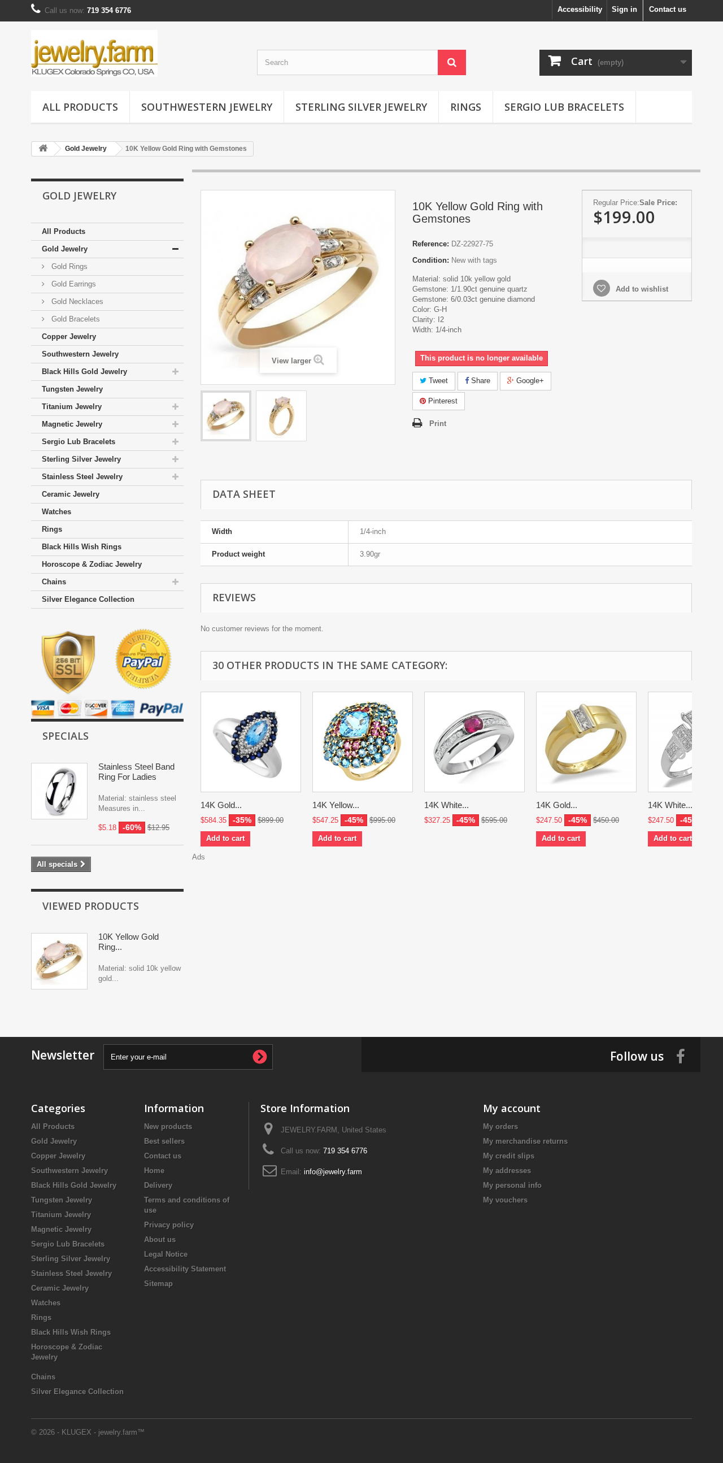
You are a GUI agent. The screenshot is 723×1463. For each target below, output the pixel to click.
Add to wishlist (640, 289)
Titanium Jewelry (72, 406)
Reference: (430, 244)
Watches (56, 511)
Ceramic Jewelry (70, 494)
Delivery (158, 1185)
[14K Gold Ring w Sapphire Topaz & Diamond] (251, 742)
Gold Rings (68, 266)
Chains (54, 582)
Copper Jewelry (69, 336)
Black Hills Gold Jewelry (84, 371)
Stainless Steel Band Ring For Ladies (136, 772)
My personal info (512, 1185)
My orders (500, 1126)
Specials (65, 736)
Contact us (667, 9)
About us (160, 1239)
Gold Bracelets (74, 319)
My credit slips (508, 1156)
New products (168, 1126)
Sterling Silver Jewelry (361, 107)
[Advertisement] (446, 887)
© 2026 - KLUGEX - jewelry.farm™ (88, 1432)
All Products (80, 107)
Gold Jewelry (65, 249)
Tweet (437, 380)
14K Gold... (221, 805)
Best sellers (164, 1141)
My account (512, 1108)
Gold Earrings (72, 284)
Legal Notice (166, 1254)
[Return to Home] (43, 149)
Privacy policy (169, 1225)
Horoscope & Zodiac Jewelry (92, 564)
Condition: (430, 260)
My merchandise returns (525, 1141)
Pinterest (442, 401)
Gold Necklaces (76, 301)
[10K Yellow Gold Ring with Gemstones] (226, 416)
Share (479, 380)
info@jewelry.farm (333, 1171)
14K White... (446, 805)
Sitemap (158, 1283)
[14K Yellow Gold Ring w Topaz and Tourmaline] (362, 742)
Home (154, 1170)
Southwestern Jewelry (206, 107)
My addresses (507, 1170)
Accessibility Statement (185, 1269)
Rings (465, 107)
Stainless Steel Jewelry (82, 476)
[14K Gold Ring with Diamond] (586, 742)
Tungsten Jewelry (72, 389)
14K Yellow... (335, 805)
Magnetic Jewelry (72, 424)
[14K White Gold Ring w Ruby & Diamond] (474, 742)
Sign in (624, 9)
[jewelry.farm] (135, 53)
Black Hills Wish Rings (81, 546)
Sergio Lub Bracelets (564, 107)
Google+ (529, 380)
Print (437, 423)
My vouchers (505, 1200)
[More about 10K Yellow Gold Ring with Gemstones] (59, 961)
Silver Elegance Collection (88, 599)
